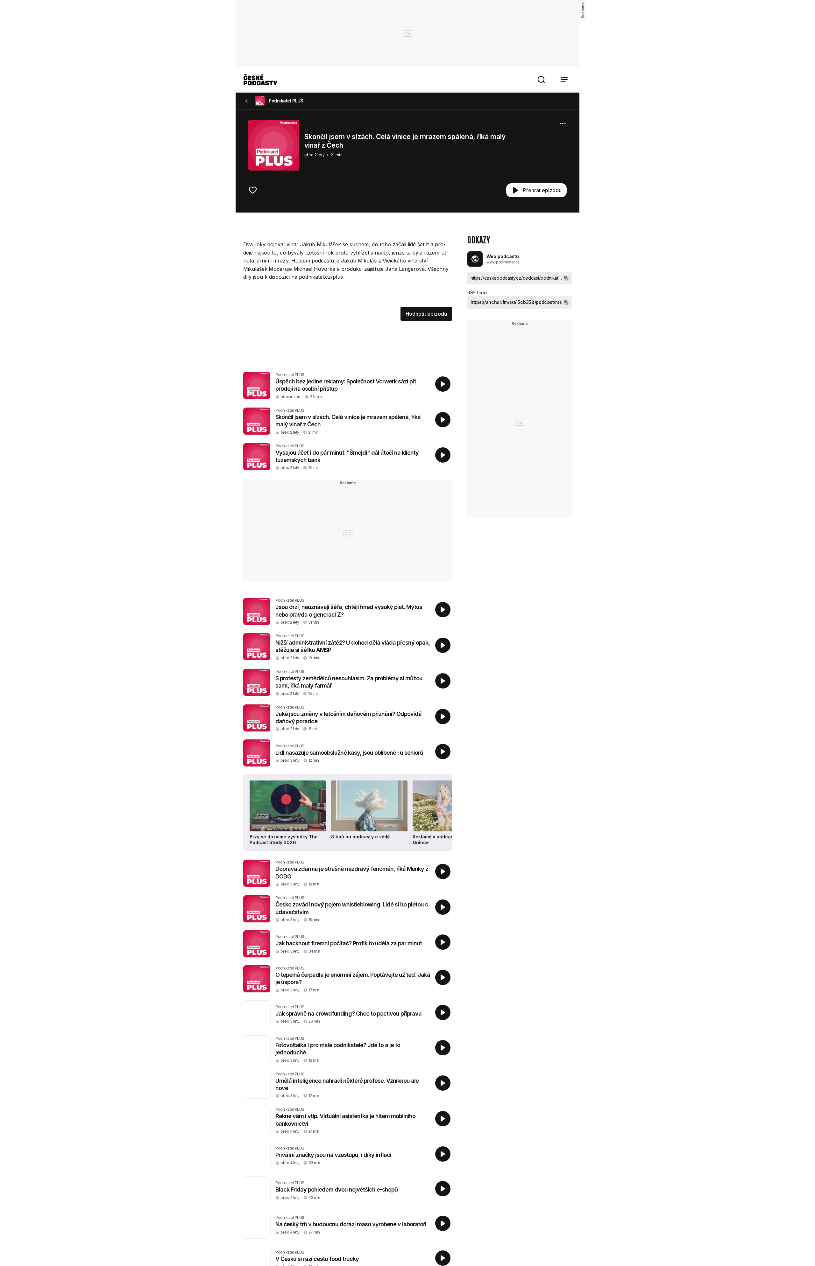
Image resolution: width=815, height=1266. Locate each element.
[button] (541, 79)
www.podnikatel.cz (503, 262)
